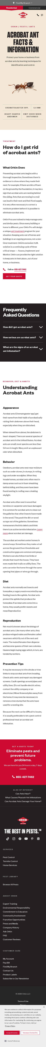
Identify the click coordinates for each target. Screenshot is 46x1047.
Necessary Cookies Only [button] (30, 1033)
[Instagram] (13, 838)
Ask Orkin (7, 931)
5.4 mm (37, 107)
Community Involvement (14, 915)
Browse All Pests (10, 884)
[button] (12, 1041)
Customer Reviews (11, 939)
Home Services (10, 865)
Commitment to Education (15, 911)
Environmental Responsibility (16, 907)
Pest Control (9, 857)
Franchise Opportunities (14, 919)
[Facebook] (19, 838)
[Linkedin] (38, 838)
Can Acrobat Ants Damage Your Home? (23, 801)
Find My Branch (10, 966)
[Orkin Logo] (23, 15)
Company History (11, 927)
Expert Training (10, 903)
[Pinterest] (32, 838)
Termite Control (10, 861)
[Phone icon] (37, 14)
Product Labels (10, 974)
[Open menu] (41, 14)
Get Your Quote (14, 276)
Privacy (23, 1004)
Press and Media (10, 923)
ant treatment (17, 231)
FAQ (5, 935)
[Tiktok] (7, 838)
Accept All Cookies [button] (12, 1033)
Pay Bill (6, 962)
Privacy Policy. (10, 1026)
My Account (8, 958)
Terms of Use (23, 1001)
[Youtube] (26, 838)
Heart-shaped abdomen (12, 115)
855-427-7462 (25, 777)
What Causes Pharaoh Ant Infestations (23, 797)
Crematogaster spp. (16, 107)
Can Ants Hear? (23, 793)
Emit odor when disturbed (32, 115)
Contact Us (8, 970)
